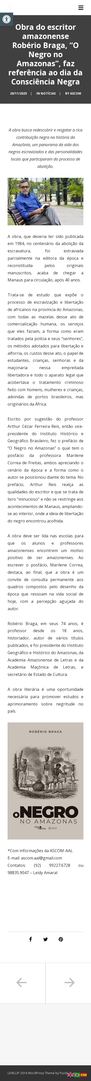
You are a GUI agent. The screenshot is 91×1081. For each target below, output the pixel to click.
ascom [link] (75, 93)
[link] (6, 19)
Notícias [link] (48, 93)
